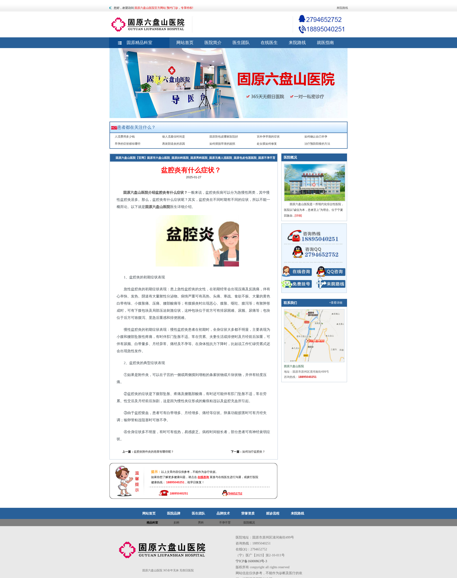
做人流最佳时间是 (173, 136)
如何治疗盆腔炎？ (253, 451)
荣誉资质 (248, 513)
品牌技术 (223, 513)
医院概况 (290, 157)
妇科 (121, 165)
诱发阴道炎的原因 (173, 143)
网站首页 (149, 513)
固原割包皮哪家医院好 (223, 136)
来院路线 (342, 8)
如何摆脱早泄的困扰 (222, 143)
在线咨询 (203, 477)
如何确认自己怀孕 (315, 136)
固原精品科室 (139, 42)
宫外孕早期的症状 (268, 136)
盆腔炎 (146, 165)
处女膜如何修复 (267, 143)
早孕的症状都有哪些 (127, 143)
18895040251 (307, 377)
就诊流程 (272, 513)
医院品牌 (173, 513)
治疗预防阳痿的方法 (317, 143)
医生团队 (198, 513)
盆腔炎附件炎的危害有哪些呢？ (154, 451)
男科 (201, 522)
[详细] (298, 215)
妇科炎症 (133, 165)
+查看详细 (335, 302)
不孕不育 (225, 522)
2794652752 (234, 493)
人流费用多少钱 (125, 136)
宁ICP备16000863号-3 (251, 561)
